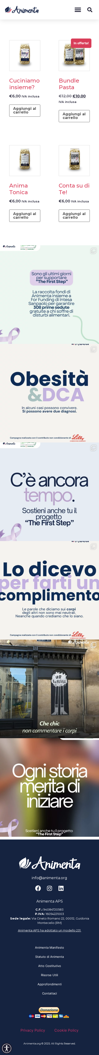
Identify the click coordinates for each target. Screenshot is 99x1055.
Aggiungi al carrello (24, 110)
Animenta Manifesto (49, 947)
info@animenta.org (49, 878)
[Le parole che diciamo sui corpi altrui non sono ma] (49, 590)
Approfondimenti (50, 984)
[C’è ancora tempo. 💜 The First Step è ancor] (49, 491)
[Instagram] (49, 888)
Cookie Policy (66, 1030)
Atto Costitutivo (49, 966)
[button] (78, 10)
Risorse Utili (49, 975)
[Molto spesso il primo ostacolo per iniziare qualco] (49, 787)
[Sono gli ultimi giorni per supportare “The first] (49, 294)
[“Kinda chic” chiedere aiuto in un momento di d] (49, 689)
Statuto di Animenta (49, 956)
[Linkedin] (61, 888)
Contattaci (49, 993)
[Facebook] (38, 888)
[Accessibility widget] (6, 1048)
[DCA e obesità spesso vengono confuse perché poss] (49, 393)
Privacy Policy (32, 1030)
